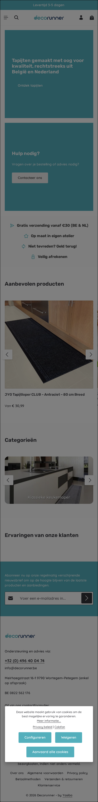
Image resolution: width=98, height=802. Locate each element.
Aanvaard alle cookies (50, 752)
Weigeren (68, 737)
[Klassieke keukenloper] (49, 480)
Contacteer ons (30, 178)
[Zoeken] (16, 17)
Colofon (59, 727)
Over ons (17, 773)
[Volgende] (91, 354)
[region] (49, 354)
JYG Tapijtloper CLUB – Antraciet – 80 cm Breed (45, 394)
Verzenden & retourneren (63, 779)
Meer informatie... (49, 720)
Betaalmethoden (28, 779)
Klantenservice (49, 785)
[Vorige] (7, 354)
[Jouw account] (81, 17)
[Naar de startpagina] (49, 17)
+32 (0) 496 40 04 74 (24, 660)
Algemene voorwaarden (45, 773)
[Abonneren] (86, 598)
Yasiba (67, 795)
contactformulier (35, 705)
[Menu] (6, 17)
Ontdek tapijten (30, 85)
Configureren (34, 737)
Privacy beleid (42, 727)
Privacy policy (77, 773)
